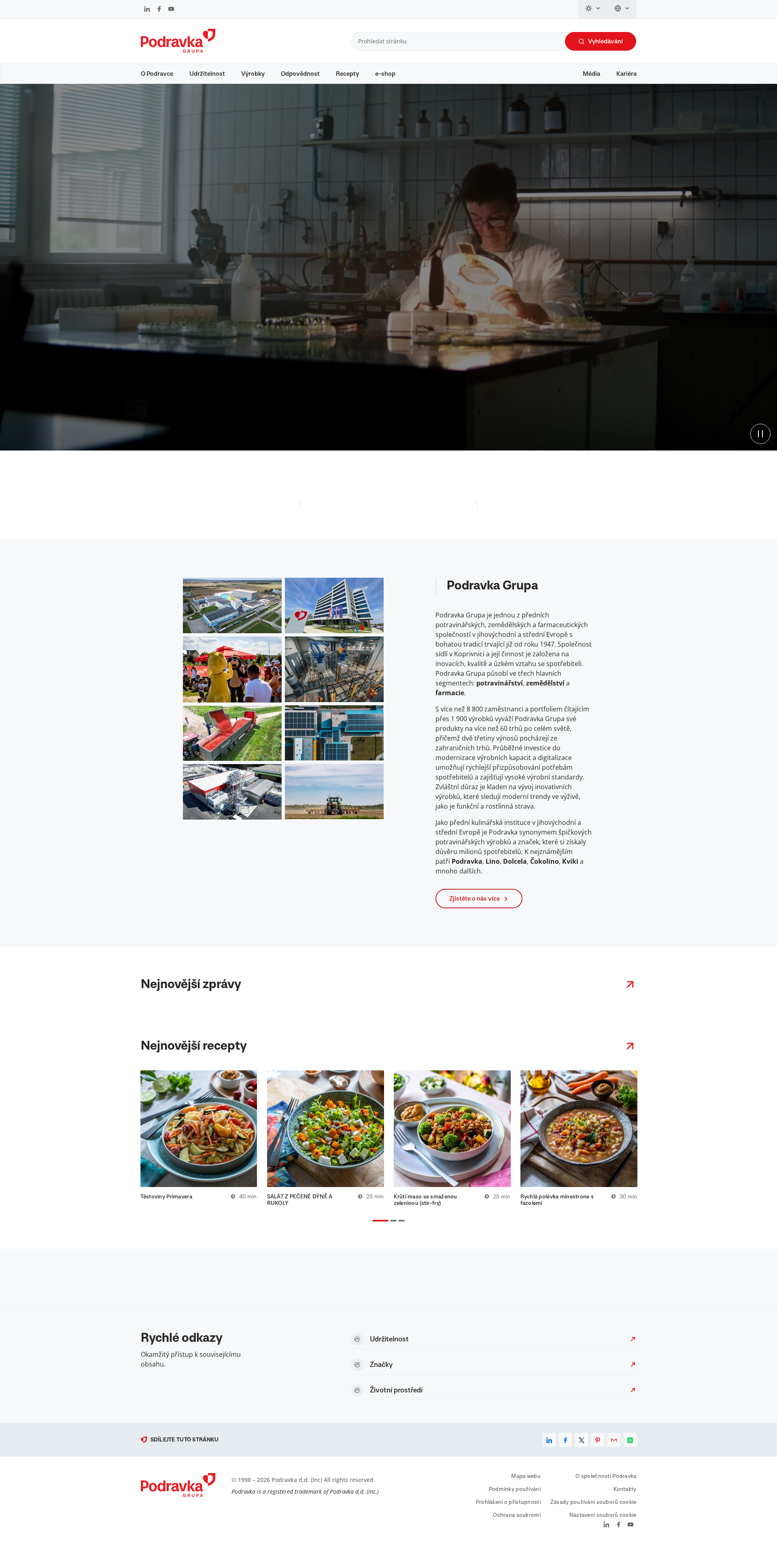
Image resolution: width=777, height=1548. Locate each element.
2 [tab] (391, 1221)
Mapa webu (526, 1476)
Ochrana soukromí (516, 1515)
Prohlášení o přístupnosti (508, 1502)
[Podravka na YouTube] (171, 9)
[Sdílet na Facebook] (565, 1440)
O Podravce (157, 73)
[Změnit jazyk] (622, 9)
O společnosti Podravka (605, 1476)
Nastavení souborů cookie (603, 1515)
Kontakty (625, 1489)
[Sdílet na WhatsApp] (630, 1440)
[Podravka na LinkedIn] (147, 9)
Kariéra (626, 73)
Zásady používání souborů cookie (593, 1502)
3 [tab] (399, 1221)
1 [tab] (374, 1221)
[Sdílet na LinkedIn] (549, 1440)
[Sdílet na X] (581, 1440)
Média (591, 73)
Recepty (347, 73)
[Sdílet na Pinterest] (597, 1440)
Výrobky (253, 73)
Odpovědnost (300, 73)
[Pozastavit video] (760, 434)
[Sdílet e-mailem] (613, 1440)
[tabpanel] (198, 1138)
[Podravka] (178, 50)
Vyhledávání (605, 41)
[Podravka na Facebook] (159, 9)
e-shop (385, 73)
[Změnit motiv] (593, 9)
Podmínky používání (515, 1489)
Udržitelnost (207, 73)
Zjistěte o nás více (474, 898)
